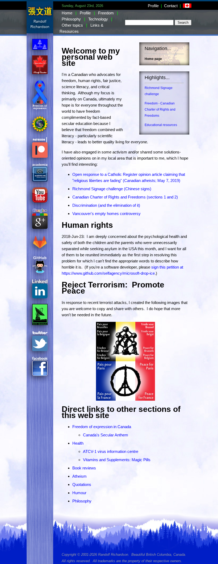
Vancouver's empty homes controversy (106, 213)
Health (77, 443)
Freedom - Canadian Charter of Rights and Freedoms (160, 109)
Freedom (106, 13)
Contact (171, 5)
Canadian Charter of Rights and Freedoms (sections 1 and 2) (125, 197)
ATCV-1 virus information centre (110, 451)
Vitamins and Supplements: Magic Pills (116, 459)
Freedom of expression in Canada (101, 426)
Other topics (72, 25)
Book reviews (84, 468)
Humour (79, 492)
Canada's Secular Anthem (105, 435)
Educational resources (161, 125)
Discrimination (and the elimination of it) (106, 205)
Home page (153, 59)
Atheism (79, 476)
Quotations (81, 484)
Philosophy (71, 19)
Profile (153, 5)
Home (67, 13)
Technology (98, 19)
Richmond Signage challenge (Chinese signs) (111, 188)
